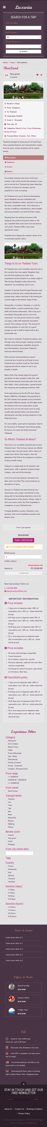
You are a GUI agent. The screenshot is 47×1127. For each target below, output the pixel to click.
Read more (22, 989)
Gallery (9, 171)
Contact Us (19, 1109)
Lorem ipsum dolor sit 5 (14, 960)
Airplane (22, 136)
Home (5, 63)
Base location (12, 23)
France (10, 866)
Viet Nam (11, 882)
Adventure (12, 741)
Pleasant (11, 844)
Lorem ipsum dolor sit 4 (14, 955)
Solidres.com (32, 1123)
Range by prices (13, 41)
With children (11, 561)
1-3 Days (11, 890)
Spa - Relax (12, 756)
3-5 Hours (12, 910)
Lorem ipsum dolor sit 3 (14, 949)
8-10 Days (12, 899)
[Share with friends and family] (41, 75)
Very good (12, 838)
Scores (9, 167)
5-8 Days (11, 896)
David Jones (13, 791)
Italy (9, 872)
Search (24, 51)
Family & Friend (10, 132)
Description (11, 158)
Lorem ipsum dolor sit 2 (14, 943)
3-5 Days (11, 893)
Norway (11, 875)
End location (11, 32)
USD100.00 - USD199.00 (17, 780)
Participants (10, 553)
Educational (12, 759)
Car (9, 802)
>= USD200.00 (13, 783)
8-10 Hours (12, 916)
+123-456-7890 (11, 588)
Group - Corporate (15, 766)
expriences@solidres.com (16, 591)
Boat (10, 815)
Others (33, 136)
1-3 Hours (12, 907)
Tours (12, 63)
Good (10, 841)
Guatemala (12, 869)
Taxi (28, 136)
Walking (11, 824)
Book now (24, 573)
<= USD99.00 (13, 777)
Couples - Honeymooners (18, 769)
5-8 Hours (12, 913)
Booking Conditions (34, 1109)
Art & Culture (13, 744)
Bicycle (11, 821)
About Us (8, 1109)
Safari (10, 750)
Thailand (11, 879)
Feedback (10, 162)
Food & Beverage (34, 128)
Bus (9, 811)
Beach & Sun (21, 128)
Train (10, 805)
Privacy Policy (24, 1113)
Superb (11, 835)
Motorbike (12, 818)
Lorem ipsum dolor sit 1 (14, 937)
